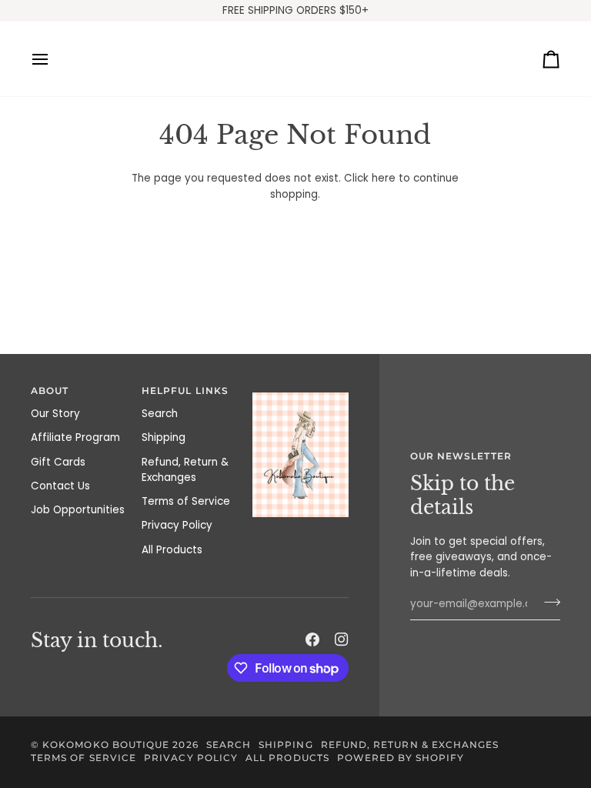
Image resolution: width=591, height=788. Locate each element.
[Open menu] (54, 59)
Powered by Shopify (400, 758)
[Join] (547, 602)
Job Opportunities (78, 510)
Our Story (55, 413)
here (384, 178)
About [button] (49, 391)
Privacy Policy (177, 525)
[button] (300, 388)
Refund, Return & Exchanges (185, 470)
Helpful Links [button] (185, 391)
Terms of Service (186, 501)
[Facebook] (312, 639)
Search (160, 413)
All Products (172, 550)
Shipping (163, 437)
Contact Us (60, 486)
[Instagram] (342, 639)
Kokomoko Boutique (105, 745)
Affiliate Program (75, 437)
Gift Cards (58, 462)
